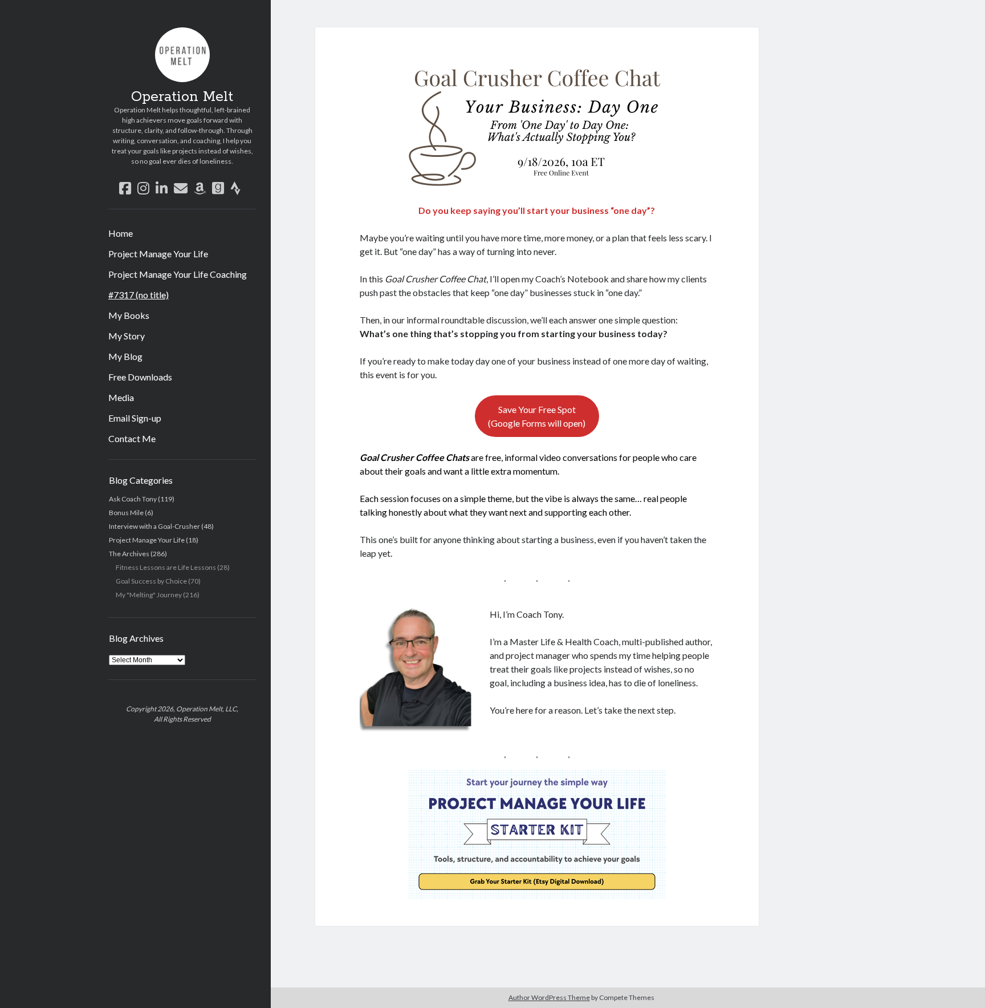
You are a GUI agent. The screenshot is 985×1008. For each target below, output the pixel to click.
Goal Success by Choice (151, 581)
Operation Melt (182, 97)
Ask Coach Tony (133, 499)
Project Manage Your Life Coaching (177, 274)
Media (121, 397)
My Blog (125, 356)
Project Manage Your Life (158, 253)
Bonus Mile (126, 512)
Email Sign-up (134, 417)
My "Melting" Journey (149, 594)
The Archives (129, 553)
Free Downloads (140, 376)
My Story (126, 335)
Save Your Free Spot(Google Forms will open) (536, 416)
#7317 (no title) (138, 294)
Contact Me (132, 438)
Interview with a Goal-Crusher (154, 526)
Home (120, 233)
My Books (128, 315)
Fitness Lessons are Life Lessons (166, 567)
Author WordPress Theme (549, 997)
